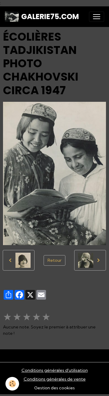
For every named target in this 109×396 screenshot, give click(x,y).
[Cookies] (12, 384)
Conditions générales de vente (55, 379)
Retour (54, 260)
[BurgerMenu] (96, 17)
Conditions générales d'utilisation (54, 370)
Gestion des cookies (54, 388)
